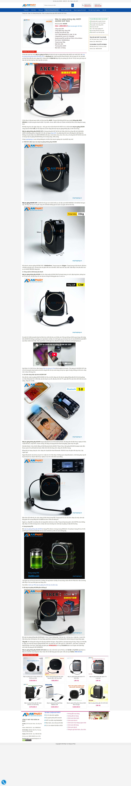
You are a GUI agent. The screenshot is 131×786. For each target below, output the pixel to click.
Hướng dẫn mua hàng (73, 713)
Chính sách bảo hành (73, 718)
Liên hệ (104, 10)
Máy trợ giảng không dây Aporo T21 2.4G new (98, 677)
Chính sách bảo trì (72, 720)
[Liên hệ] (4, 782)
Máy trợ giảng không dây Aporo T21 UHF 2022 (76, 677)
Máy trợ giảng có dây (66, 10)
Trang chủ (26, 10)
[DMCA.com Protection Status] (26, 740)
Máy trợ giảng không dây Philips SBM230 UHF (54, 703)
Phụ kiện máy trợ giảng (94, 10)
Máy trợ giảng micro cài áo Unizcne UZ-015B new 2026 (33, 677)
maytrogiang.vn (30, 139)
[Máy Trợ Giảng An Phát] (29, 5)
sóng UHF (53, 133)
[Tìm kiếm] (72, 5)
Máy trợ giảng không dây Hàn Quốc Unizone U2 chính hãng (33, 703)
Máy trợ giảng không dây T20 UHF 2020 (98, 703)
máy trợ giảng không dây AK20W (33, 529)
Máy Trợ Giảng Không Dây (52, 10)
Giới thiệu (33, 10)
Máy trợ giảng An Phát (49, 368)
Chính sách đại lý (72, 727)
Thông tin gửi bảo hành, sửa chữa (76, 729)
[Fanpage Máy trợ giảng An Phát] (99, 716)
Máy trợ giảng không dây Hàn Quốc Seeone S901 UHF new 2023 (54, 677)
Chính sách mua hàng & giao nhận (76, 722)
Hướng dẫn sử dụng (73, 716)
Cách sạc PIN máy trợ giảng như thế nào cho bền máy (43, 585)
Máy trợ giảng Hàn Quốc (80, 10)
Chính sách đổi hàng (73, 725)
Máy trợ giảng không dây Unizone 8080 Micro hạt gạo (76, 703)
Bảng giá (41, 10)
